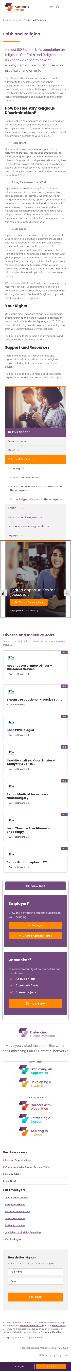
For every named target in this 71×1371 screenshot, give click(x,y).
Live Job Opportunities (17, 1160)
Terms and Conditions (52, 1332)
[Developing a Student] (35, 1079)
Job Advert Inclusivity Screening (23, 1232)
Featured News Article (17, 1211)
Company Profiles (15, 1204)
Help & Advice (13, 1174)
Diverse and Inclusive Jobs (28, 635)
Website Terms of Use (31, 1325)
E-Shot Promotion (15, 1225)
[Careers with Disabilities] (35, 1102)
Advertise (51, 1366)
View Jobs (20, 1366)
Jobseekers (17, 20)
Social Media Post (15, 1218)
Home (6, 20)
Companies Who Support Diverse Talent (27, 1167)
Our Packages (13, 1239)
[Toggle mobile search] (57, 7)
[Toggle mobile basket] (51, 7)
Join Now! (10, 1181)
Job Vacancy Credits (16, 1197)
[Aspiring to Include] (35, 1128)
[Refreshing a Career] (35, 1115)
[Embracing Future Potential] (36, 1029)
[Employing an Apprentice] (35, 1066)
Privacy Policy (59, 1325)
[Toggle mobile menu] (64, 7)
